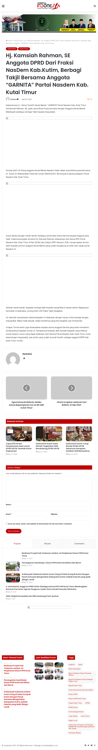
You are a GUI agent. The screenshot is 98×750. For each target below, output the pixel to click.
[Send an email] (17, 99)
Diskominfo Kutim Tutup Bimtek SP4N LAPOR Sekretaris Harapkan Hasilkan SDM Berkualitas (78, 447)
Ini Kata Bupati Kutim (76, 712)
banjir (80, 664)
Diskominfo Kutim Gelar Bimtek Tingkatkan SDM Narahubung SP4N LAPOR (47, 446)
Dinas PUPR (73, 694)
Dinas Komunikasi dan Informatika (81, 690)
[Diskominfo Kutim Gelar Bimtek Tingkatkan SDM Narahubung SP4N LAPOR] (49, 433)
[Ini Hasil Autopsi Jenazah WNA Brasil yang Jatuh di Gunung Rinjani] (49, 677)
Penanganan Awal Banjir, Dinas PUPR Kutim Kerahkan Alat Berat (51, 562)
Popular (17, 543)
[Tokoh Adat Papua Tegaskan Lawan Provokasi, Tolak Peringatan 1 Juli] (58, 671)
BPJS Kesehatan (75, 669)
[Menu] (3, 7)
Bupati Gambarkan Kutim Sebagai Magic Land (81, 680)
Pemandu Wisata (75, 733)
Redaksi (13, 99)
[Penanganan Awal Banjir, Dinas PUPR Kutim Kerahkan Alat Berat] (13, 566)
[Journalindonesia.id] (49, 6)
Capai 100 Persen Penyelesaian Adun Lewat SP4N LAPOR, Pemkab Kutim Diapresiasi (19, 447)
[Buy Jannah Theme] (49, 23)
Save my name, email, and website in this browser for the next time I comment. (40, 524)
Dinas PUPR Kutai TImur (77, 699)
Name (9, 504)
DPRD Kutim (73, 707)
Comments (79, 543)
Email (9, 514)
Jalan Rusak (73, 716)
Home (10, 41)
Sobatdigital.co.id (50, 745)
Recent (47, 543)
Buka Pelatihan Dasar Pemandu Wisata (80, 674)
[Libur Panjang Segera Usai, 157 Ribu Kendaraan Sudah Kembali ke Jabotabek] (39, 664)
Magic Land (73, 720)
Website (54, 514)
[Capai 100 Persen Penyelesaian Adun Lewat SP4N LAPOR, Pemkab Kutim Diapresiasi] (19, 433)
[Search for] (95, 7)
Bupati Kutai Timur (75, 685)
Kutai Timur (24, 49)
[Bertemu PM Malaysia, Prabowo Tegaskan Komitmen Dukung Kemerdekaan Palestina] (39, 671)
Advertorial (18, 41)
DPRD (87, 703)
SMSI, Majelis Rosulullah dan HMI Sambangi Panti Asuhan (32, 596)
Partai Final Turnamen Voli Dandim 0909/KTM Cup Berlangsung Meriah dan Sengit (81, 726)
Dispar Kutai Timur (75, 703)
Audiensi (72, 664)
